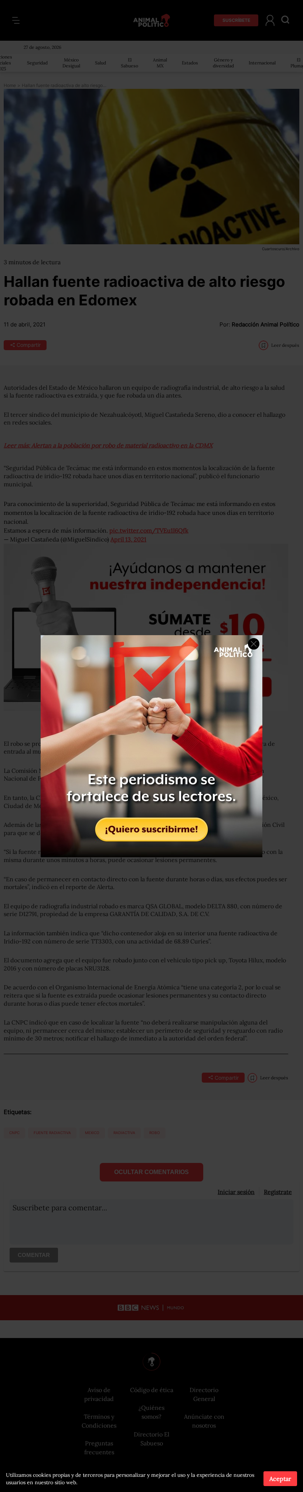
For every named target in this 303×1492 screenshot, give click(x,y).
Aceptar (280, 1478)
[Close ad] (253, 644)
